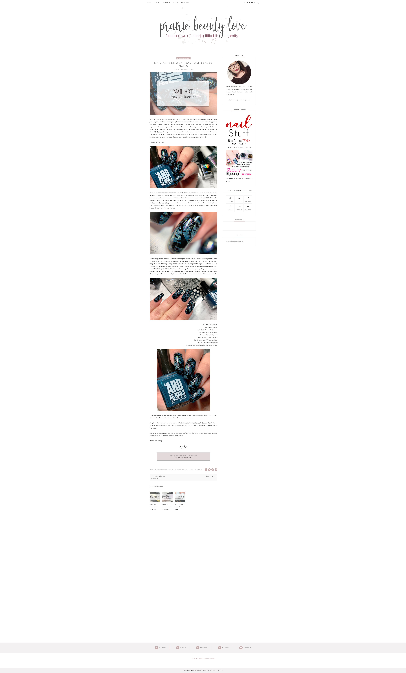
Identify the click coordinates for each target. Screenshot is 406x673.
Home (149, 2)
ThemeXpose (197, 670)
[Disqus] (183, 548)
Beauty (175, 2)
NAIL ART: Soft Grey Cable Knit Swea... (179, 507)
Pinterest (230, 209)
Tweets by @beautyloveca (234, 242)
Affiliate (171, 469)
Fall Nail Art (179, 469)
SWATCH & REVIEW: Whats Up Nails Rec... (166, 507)
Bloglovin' (248, 209)
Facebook (248, 201)
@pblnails (200, 415)
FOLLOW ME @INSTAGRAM (204, 658)
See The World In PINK (196, 433)
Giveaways (185, 2)
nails (192, 469)
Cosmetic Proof (180, 433)
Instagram (230, 201)
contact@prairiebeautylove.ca (241, 100)
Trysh (178, 69)
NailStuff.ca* (163, 425)
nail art (187, 469)
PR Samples (198, 469)
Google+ (239, 209)
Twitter (239, 201)
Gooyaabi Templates (217, 670)
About (156, 2)
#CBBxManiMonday (183, 58)
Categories (166, 2)
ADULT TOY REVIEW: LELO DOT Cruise (154, 507)
